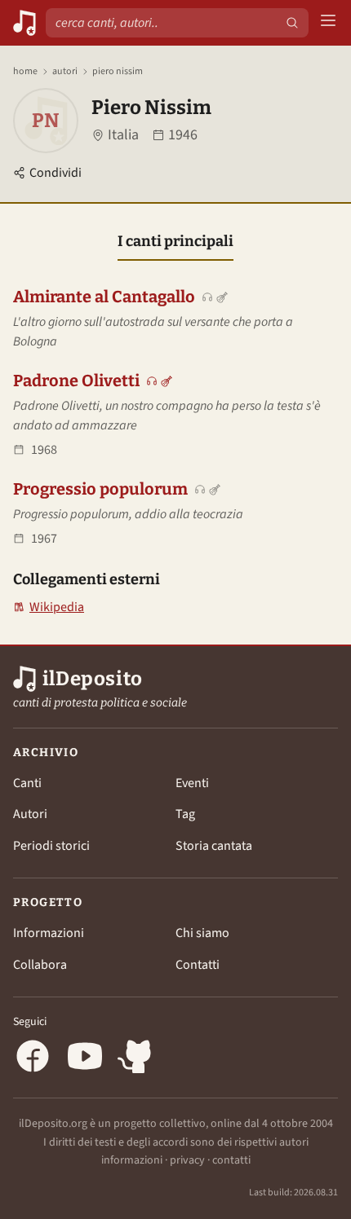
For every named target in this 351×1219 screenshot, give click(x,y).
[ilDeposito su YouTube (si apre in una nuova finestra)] (84, 1058)
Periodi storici (51, 846)
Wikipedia (48, 607)
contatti (231, 1160)
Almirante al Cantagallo (104, 296)
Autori (65, 71)
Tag (185, 814)
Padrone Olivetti (76, 380)
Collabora (40, 965)
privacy (187, 1160)
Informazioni (48, 933)
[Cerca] (292, 22)
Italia (123, 135)
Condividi (55, 173)
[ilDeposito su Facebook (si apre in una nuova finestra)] (32, 1058)
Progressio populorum (100, 489)
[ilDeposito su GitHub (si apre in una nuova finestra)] (137, 1058)
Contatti (198, 965)
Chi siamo (202, 933)
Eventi (192, 783)
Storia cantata (214, 846)
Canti (27, 783)
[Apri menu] (328, 23)
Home (25, 71)
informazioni (131, 1160)
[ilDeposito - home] (24, 23)
